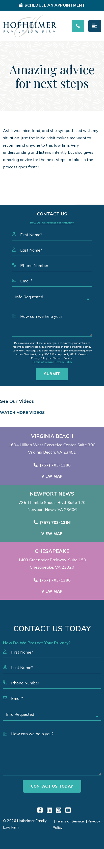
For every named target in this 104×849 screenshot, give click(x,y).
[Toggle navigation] (94, 26)
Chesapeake (52, 551)
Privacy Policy (63, 362)
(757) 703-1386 (55, 464)
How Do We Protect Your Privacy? (52, 222)
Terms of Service (43, 362)
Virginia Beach (52, 436)
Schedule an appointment (54, 5)
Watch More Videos (22, 412)
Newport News (52, 494)
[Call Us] (78, 26)
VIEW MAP (52, 476)
